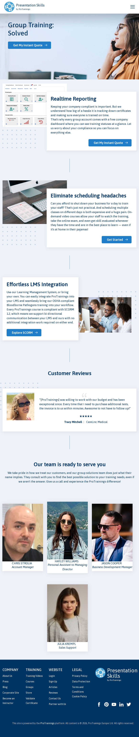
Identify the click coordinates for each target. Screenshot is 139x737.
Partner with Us (57, 704)
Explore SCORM (22, 332)
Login (52, 676)
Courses (30, 681)
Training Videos (34, 676)
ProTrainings (47, 723)
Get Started (115, 239)
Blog (5, 687)
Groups (29, 687)
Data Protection (81, 681)
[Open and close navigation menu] (132, 7)
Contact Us (55, 698)
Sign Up (53, 681)
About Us (7, 676)
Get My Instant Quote (27, 45)
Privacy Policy (79, 676)
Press (5, 681)
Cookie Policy (79, 696)
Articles (53, 687)
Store (29, 692)
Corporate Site (11, 692)
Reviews (53, 692)
